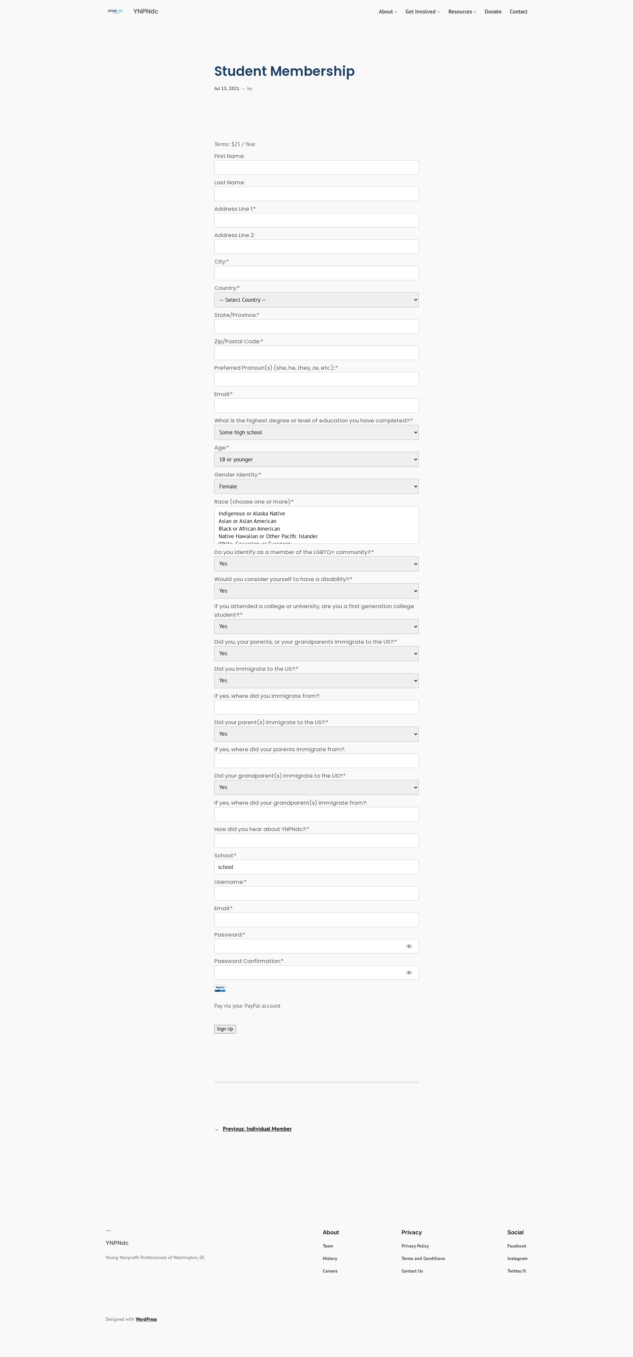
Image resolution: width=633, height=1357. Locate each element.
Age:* (221, 447)
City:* (221, 261)
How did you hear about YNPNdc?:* (261, 829)
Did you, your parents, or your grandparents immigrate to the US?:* (305, 642)
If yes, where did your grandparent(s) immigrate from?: (290, 803)
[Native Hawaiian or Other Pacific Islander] (316, 536)
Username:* (230, 882)
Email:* (223, 394)
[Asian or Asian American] (316, 521)
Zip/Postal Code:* (238, 341)
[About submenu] (396, 11)
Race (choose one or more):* (254, 502)
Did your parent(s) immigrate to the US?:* (271, 722)
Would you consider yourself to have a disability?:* (283, 579)
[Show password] (409, 946)
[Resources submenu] (475, 11)
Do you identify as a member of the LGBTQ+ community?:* (294, 552)
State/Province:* (236, 315)
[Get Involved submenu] (438, 11)
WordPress (146, 1319)
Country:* (227, 288)
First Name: (229, 156)
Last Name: (229, 182)
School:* (225, 855)
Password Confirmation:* (249, 961)
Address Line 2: (234, 235)
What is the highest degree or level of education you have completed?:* (313, 420)
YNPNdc (145, 11)
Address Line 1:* (235, 209)
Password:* (229, 935)
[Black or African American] (316, 529)
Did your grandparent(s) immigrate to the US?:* (280, 776)
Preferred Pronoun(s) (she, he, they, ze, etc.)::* (276, 368)
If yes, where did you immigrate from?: (267, 696)
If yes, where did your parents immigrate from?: (279, 749)
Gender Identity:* (237, 474)
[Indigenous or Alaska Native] (316, 513)
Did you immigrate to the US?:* (256, 669)
